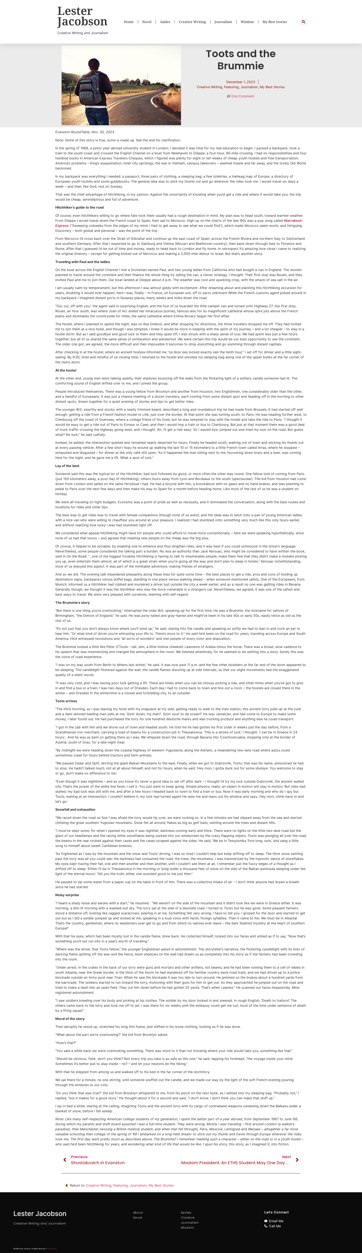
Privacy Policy (52, 1249)
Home (129, 21)
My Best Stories (274, 21)
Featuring (231, 87)
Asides (165, 21)
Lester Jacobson (82, 16)
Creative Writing (192, 21)
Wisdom (247, 21)
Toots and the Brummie (241, 60)
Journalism (223, 21)
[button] (303, 22)
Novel (146, 21)
